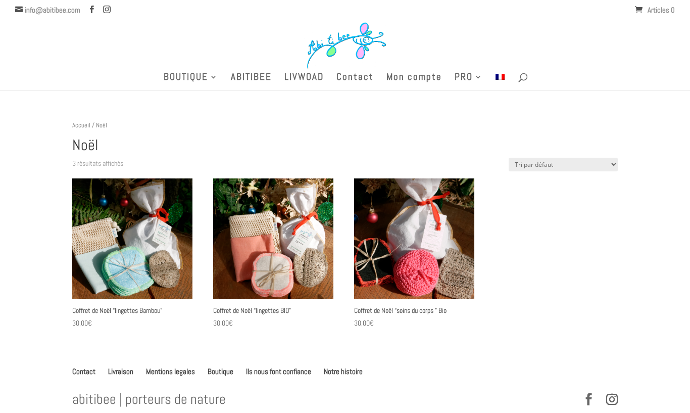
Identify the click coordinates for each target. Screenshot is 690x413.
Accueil (81, 125)
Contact (355, 78)
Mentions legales (170, 371)
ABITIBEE (251, 78)
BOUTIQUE (186, 78)
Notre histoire (343, 371)
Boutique (220, 371)
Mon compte (414, 78)
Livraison (120, 371)
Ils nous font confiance (278, 371)
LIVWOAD (304, 78)
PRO (464, 78)
